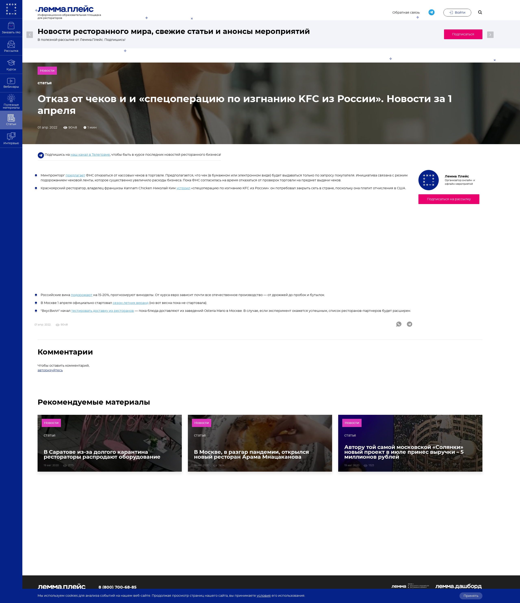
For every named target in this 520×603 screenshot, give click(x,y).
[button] (29, 34)
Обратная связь (406, 12)
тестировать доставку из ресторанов (102, 310)
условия (264, 595)
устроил (183, 188)
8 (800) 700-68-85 (117, 587)
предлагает (75, 175)
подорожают (81, 295)
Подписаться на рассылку (449, 199)
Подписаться (463, 34)
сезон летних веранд (130, 303)
